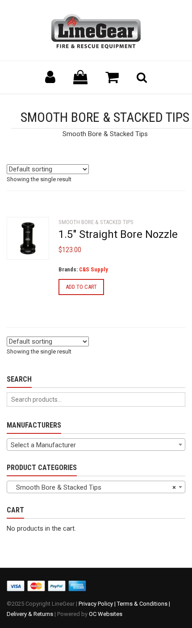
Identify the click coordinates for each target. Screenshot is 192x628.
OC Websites (105, 614)
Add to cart (81, 286)
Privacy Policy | (98, 603)
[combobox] (96, 444)
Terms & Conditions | (143, 603)
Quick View (25, 242)
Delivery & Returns (30, 614)
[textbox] (96, 445)
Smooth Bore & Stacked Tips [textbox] (93, 487)
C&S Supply (93, 269)
